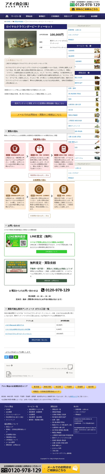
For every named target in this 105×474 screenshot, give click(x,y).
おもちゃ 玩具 (73, 147)
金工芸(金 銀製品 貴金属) (60, 430)
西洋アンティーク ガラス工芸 (61, 438)
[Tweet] (6, 357)
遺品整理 (71, 56)
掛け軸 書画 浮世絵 (74, 93)
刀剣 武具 (71, 153)
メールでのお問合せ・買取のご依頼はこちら (39, 114)
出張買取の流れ (11, 434)
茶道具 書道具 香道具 (75, 131)
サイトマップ (10, 420)
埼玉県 (58, 387)
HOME (8, 21)
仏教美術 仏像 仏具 (74, 104)
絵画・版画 (72, 88)
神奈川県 (47, 387)
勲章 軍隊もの (73, 142)
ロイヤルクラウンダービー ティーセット (18, 333)
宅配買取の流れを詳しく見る (39, 175)
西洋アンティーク (74, 126)
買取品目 (82, 73)
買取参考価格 (18, 21)
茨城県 (80, 387)
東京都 (36, 387)
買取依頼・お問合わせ (51, 280)
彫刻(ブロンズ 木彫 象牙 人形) (62, 425)
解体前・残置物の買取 (36, 420)
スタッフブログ (73, 35)
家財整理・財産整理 (74, 61)
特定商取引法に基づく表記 (14, 417)
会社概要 (9, 412)
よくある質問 (10, 442)
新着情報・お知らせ (74, 30)
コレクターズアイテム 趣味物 (61, 453)
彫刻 (69, 99)
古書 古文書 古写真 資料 (60, 443)
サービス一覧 (82, 46)
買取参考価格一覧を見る (39, 340)
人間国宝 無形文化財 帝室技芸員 (62, 435)
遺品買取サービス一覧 (36, 409)
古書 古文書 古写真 (74, 136)
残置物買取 (72, 66)
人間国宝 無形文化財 (75, 120)
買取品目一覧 (56, 409)
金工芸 (70, 110)
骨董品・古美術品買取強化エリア (46, 392)
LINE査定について (51, 251)
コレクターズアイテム (75, 158)
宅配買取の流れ (11, 437)
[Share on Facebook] (11, 357)
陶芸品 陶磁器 (73, 115)
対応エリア (74, 396)
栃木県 (91, 387)
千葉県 (69, 387)
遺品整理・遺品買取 (35, 417)
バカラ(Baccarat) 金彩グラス (14, 325)
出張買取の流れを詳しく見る (39, 216)
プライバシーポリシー (13, 414)
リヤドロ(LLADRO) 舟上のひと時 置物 (17, 329)
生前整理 (71, 50)
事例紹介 (71, 39)
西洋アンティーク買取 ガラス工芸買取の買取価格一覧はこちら (39, 103)
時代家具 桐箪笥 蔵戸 (75, 83)
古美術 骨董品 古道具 (75, 77)
